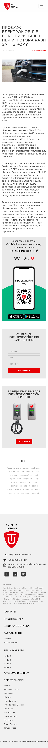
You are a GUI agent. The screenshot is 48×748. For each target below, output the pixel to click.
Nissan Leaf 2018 (11, 689)
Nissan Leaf (9, 693)
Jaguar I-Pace (10, 728)
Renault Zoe (9, 712)
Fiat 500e (8, 720)
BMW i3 (7, 686)
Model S (7, 656)
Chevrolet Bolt (10, 716)
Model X (7, 664)
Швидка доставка (17, 626)
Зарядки (7, 639)
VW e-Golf (8, 709)
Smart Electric (10, 724)
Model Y (7, 668)
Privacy (44, 741)
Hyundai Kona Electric (14, 705)
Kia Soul (7, 697)
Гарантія (10, 612)
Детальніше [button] (24, 442)
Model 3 (7, 660)
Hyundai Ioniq (10, 701)
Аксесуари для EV (16, 673)
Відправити (24, 371)
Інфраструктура (11, 642)
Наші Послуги (13, 619)
